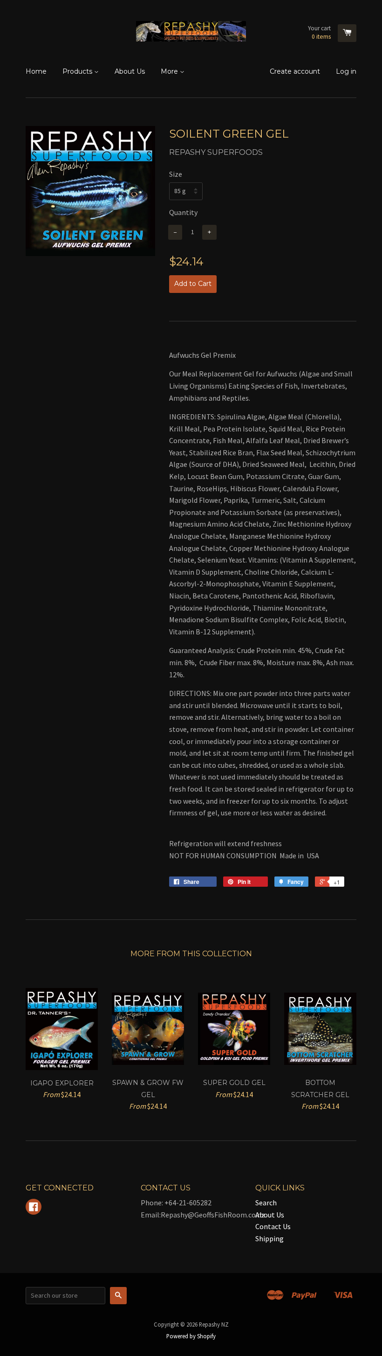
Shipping (269, 1238)
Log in (346, 71)
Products (78, 71)
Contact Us (273, 1226)
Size (175, 174)
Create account (295, 71)
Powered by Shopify (191, 1336)
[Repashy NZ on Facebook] (33, 1207)
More (170, 71)
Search (266, 1202)
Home (36, 71)
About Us (130, 71)
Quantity (183, 212)
